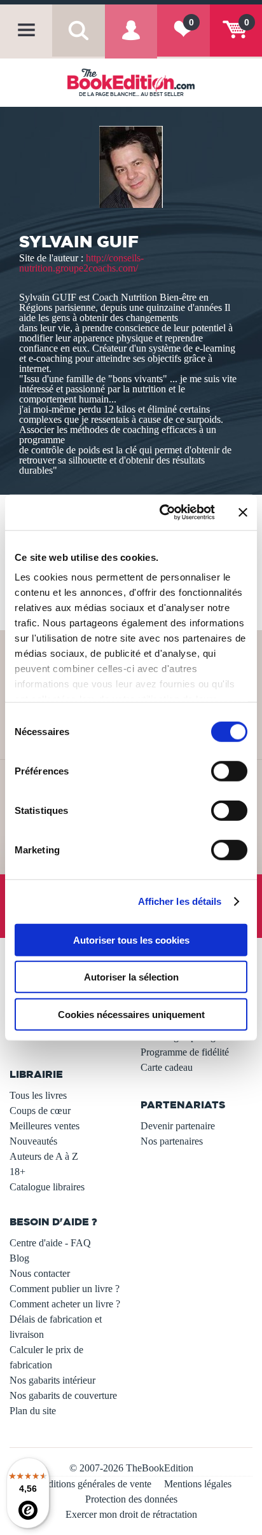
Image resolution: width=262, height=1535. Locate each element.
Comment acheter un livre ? (65, 1303)
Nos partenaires (172, 1141)
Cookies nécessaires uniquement (131, 1013)
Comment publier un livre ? (65, 1288)
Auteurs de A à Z (44, 1156)
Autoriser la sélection (131, 977)
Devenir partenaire (178, 1125)
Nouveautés (33, 1141)
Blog (19, 1258)
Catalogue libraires (47, 1186)
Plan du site (33, 1410)
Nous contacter (40, 1273)
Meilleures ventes (44, 1125)
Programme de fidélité (185, 1052)
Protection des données (131, 1499)
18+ (17, 1171)
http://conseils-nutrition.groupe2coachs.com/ (81, 262)
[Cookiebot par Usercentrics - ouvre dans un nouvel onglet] (162, 512)
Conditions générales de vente (91, 1483)
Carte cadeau (167, 1067)
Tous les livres (38, 1095)
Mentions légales (197, 1483)
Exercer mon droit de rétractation (131, 1514)
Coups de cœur (40, 1110)
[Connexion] (131, 40)
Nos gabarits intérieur (52, 1380)
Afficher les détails (180, 901)
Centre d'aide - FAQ (50, 1242)
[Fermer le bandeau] (242, 512)
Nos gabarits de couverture (63, 1395)
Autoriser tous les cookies (131, 939)
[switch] (229, 771)
